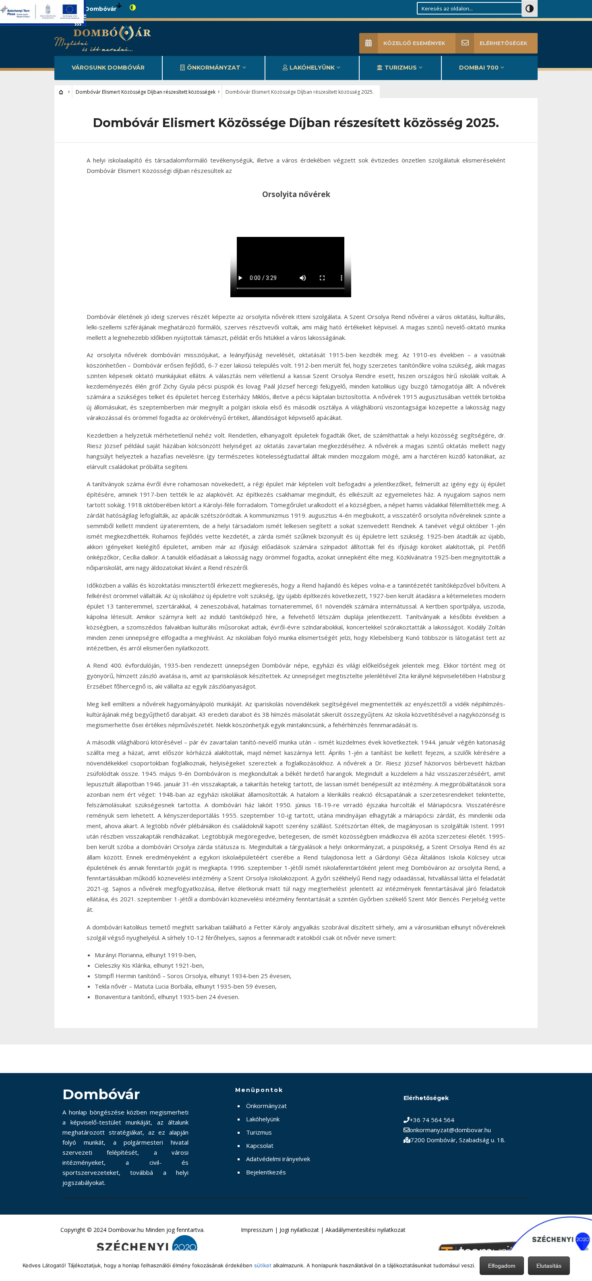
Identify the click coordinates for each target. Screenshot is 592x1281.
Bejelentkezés (266, 1172)
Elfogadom (501, 1265)
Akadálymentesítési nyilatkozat (365, 1230)
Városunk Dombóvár (108, 67)
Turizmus (401, 67)
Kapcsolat (259, 1145)
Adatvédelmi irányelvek (278, 1159)
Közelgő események (414, 43)
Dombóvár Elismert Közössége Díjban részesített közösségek (145, 91)
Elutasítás (548, 1265)
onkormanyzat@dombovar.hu (450, 1130)
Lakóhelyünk (312, 67)
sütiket (262, 1265)
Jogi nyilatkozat (299, 1230)
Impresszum (257, 1230)
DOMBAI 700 (479, 67)
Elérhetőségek (503, 43)
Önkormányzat (213, 67)
